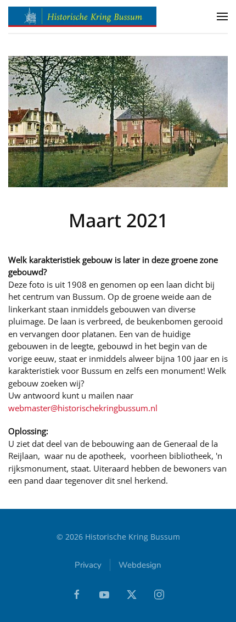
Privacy (88, 564)
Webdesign (140, 564)
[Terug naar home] (82, 16)
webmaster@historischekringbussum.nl (83, 407)
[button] (222, 16)
